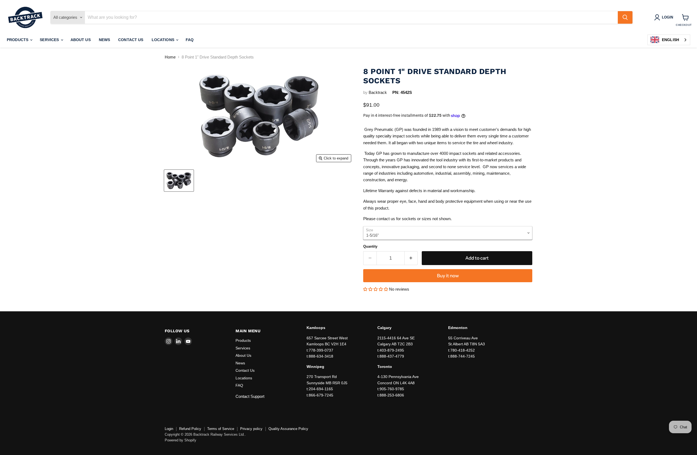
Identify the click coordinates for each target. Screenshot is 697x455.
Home (170, 57)
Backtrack (378, 92)
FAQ (190, 40)
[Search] (625, 17)
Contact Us (130, 40)
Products (18, 40)
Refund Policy (190, 429)
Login (169, 429)
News (104, 40)
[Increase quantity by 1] (411, 258)
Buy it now (448, 275)
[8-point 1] (179, 180)
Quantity (370, 246)
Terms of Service (220, 429)
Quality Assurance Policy (288, 429)
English (670, 40)
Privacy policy (251, 429)
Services (50, 40)
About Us (81, 40)
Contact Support (250, 396)
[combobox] (668, 40)
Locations (163, 40)
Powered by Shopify (180, 440)
